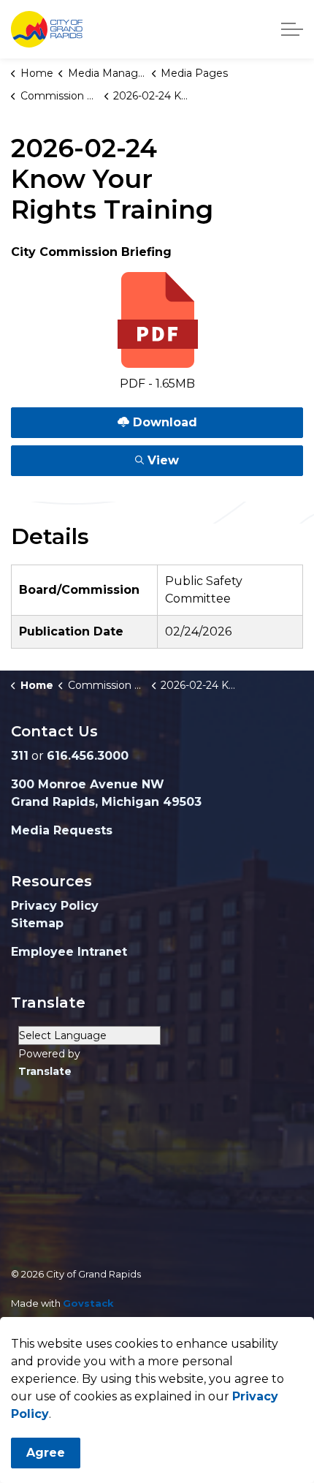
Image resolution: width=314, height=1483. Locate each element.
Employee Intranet (69, 952)
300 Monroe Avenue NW (87, 784)
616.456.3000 (88, 756)
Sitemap (37, 923)
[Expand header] (292, 29)
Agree (45, 1453)
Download (133, 419)
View (133, 457)
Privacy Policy (55, 906)
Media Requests (61, 830)
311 (19, 756)
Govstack (88, 1303)
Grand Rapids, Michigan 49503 (106, 802)
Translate (45, 1071)
